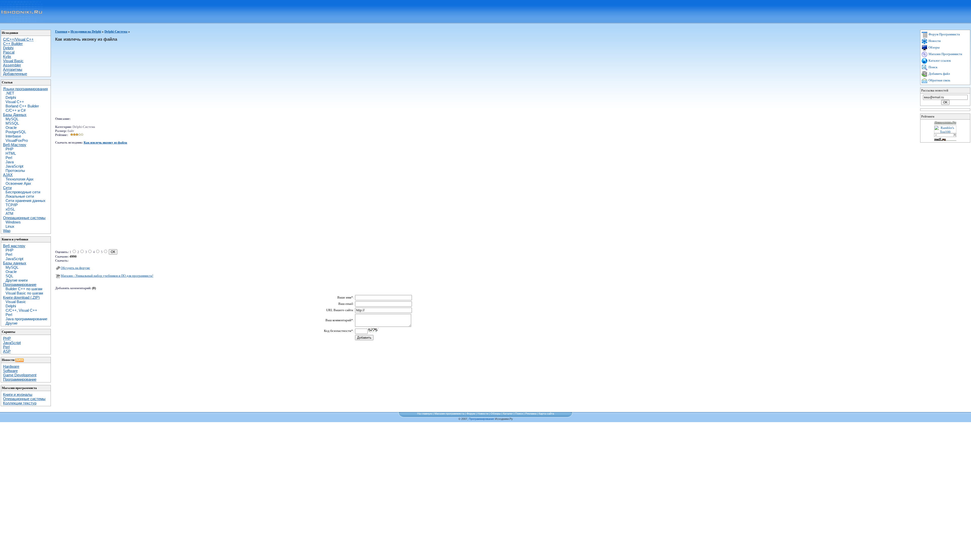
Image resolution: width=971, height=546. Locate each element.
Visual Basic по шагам (24, 293)
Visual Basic (16, 302)
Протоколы (15, 170)
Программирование (481, 418)
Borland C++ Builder (22, 106)
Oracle (11, 127)
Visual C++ (15, 102)
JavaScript (14, 166)
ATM (9, 213)
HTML (11, 153)
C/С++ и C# (16, 110)
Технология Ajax (20, 179)
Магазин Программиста (945, 54)
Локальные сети (20, 196)
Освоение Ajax (18, 183)
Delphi (11, 97)
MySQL (12, 119)
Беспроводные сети (23, 192)
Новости (934, 41)
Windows (13, 222)
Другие (11, 323)
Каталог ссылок (939, 60)
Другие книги (17, 280)
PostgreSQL (16, 132)
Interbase (13, 136)
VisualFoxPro (17, 140)
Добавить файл (939, 74)
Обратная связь (939, 80)
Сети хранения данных (26, 200)
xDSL (10, 209)
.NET (10, 93)
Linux (10, 226)
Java (10, 162)
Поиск (932, 67)
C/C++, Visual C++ (21, 310)
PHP (9, 149)
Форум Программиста (944, 34)
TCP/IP (12, 205)
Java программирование (26, 319)
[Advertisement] (97, 81)
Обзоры (934, 47)
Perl (9, 157)
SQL (9, 276)
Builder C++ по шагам (24, 289)
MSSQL (12, 123)
